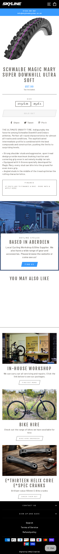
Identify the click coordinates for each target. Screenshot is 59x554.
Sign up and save (29, 514)
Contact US (29, 505)
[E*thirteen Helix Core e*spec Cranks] (29, 460)
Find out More (29, 382)
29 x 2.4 (37, 104)
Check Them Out (29, 496)
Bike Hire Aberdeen (29, 438)
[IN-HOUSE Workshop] (29, 348)
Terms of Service (29, 527)
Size (29, 99)
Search (29, 523)
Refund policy (29, 532)
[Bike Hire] (29, 404)
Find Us (29, 264)
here (14, 188)
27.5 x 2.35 (23, 104)
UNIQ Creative (34, 552)
